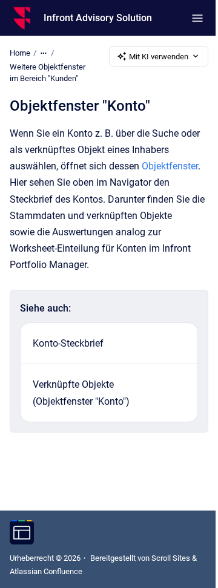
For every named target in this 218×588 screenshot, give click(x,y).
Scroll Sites (170, 558)
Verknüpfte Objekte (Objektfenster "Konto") (81, 393)
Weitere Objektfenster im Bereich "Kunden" (47, 72)
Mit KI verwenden (158, 56)
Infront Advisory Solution (98, 18)
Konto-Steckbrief (68, 343)
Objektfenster (170, 166)
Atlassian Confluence (46, 571)
